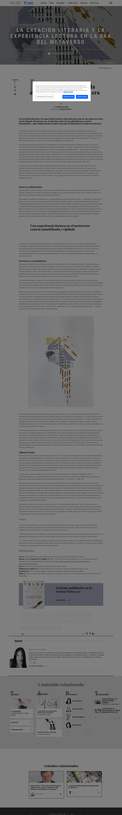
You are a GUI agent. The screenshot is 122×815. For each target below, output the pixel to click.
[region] (62, 91)
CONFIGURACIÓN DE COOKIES (44, 96)
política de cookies (68, 92)
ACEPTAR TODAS (82, 96)
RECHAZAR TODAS (68, 96)
